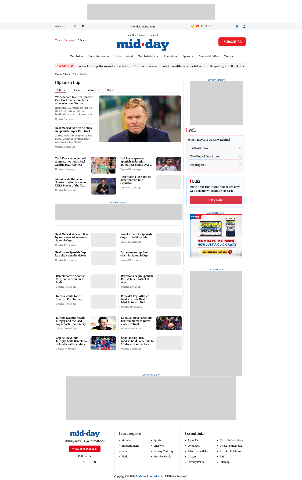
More (227, 56)
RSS (222, 456)
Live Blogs (108, 90)
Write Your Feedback (84, 448)
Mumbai (75, 56)
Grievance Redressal (231, 445)
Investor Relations (230, 451)
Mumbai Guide (146, 56)
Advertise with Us (198, 451)
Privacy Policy (196, 462)
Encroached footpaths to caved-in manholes (103, 66)
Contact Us (194, 445)
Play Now (215, 200)
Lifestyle (169, 56)
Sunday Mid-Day (209, 56)
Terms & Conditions (231, 440)
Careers (192, 456)
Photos (76, 90)
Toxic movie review (145, 66)
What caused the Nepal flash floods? (183, 66)
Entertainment (97, 56)
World (129, 56)
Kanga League (218, 66)
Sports (186, 56)
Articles (61, 90)
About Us (193, 440)
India (118, 56)
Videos (91, 90)
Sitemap (225, 462)
